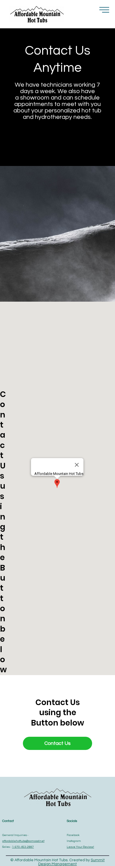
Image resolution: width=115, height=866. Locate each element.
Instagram (74, 840)
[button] (104, 10)
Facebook (73, 835)
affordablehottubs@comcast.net (23, 840)
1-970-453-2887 (23, 846)
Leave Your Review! (80, 846)
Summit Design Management (71, 862)
